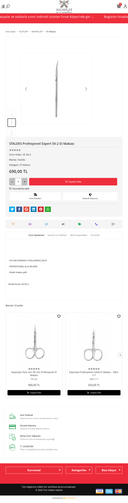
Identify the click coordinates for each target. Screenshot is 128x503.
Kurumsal (34, 470)
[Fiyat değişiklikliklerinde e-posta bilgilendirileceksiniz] (80, 224)
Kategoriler (79, 470)
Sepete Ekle (74, 181)
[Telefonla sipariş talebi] (97, 224)
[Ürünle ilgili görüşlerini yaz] (47, 224)
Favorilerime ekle (20, 188)
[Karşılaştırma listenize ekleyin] (64, 224)
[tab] (36, 235)
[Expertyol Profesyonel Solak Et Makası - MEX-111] (94, 340)
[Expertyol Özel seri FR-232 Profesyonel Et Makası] (34, 340)
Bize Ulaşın (109, 470)
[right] (120, 355)
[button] (26, 88)
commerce (69, 498)
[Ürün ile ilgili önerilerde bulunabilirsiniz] (114, 224)
